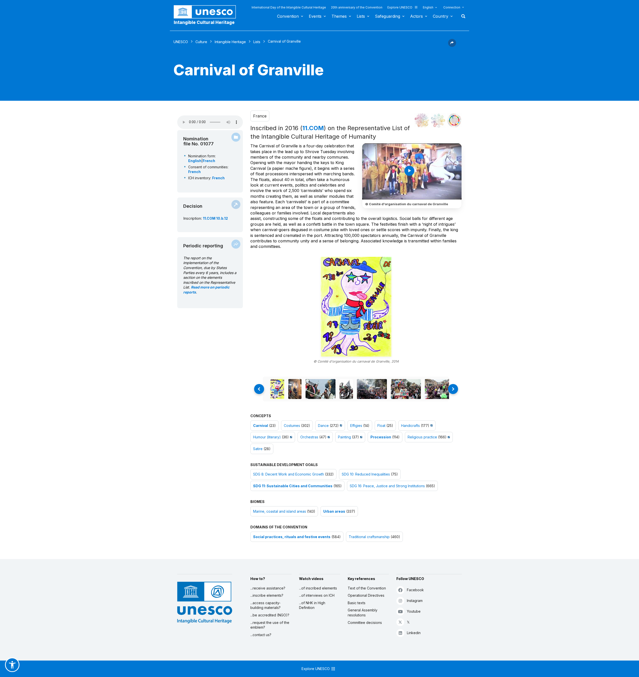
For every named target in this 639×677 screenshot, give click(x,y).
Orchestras (309, 437)
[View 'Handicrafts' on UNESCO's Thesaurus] (431, 425)
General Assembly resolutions (362, 612)
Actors (416, 16)
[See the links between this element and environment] (438, 120)
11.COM (313, 128)
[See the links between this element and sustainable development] (454, 120)
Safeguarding (387, 16)
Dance (323, 425)
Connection (451, 7)
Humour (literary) (267, 437)
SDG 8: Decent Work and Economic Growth (288, 474)
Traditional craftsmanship (369, 537)
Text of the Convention (367, 588)
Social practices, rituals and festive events (291, 537)
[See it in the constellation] (421, 120)
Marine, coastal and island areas (279, 511)
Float (381, 425)
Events (315, 16)
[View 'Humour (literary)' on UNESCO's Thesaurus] (290, 437)
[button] (452, 45)
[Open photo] (356, 307)
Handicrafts (410, 425)
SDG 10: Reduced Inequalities (366, 474)
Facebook (415, 590)
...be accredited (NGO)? (269, 615)
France (260, 115)
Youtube (414, 611)
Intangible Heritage (230, 42)
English (428, 7)
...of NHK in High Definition (312, 605)
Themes (339, 16)
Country (440, 16)
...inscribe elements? (266, 595)
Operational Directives (366, 595)
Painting (344, 437)
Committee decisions (365, 622)
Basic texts (356, 603)
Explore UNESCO (399, 7)
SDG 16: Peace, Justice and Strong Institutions (387, 486)
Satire (258, 449)
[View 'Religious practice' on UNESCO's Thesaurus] (448, 437)
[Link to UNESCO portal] (207, 11)
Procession (380, 437)
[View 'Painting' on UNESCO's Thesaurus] (360, 437)
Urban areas (334, 511)
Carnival (260, 425)
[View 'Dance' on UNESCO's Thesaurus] (340, 425)
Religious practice (422, 437)
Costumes (292, 425)
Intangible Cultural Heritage (204, 22)
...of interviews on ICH (316, 595)
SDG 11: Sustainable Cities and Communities (292, 486)
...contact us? (260, 635)
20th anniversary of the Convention (356, 7)
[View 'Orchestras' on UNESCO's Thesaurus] (328, 437)
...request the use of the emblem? (269, 625)
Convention (288, 16)
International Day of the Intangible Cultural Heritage (289, 7)
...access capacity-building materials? (265, 605)
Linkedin (414, 633)
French (209, 161)
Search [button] (461, 16)
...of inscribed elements (318, 588)
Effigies (356, 425)
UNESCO (180, 42)
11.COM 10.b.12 (215, 218)
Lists (361, 16)
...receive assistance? (267, 588)
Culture (201, 42)
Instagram (415, 600)
